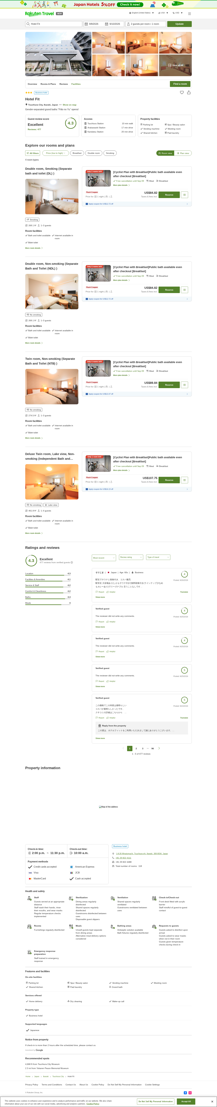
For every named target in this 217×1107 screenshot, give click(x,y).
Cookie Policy (93, 1104)
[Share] (189, 92)
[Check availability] (184, 195)
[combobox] (53, 24)
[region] (108, 1102)
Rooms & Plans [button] (48, 84)
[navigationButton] (123, 748)
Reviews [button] (63, 84)
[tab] (165, 153)
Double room (94, 153)
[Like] (182, 92)
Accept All (186, 1101)
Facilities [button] (76, 84)
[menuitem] (142, 13)
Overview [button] (32, 84)
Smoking (110, 153)
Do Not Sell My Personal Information (156, 1101)
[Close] (212, 1101)
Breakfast (77, 153)
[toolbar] (103, 24)
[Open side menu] (189, 13)
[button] (39, 13)
